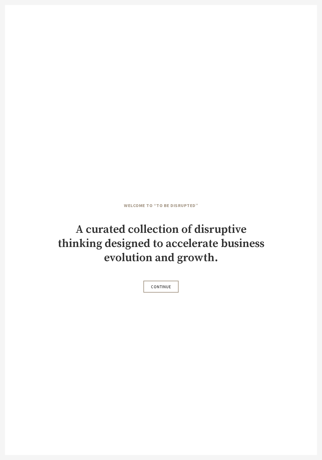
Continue (161, 286)
